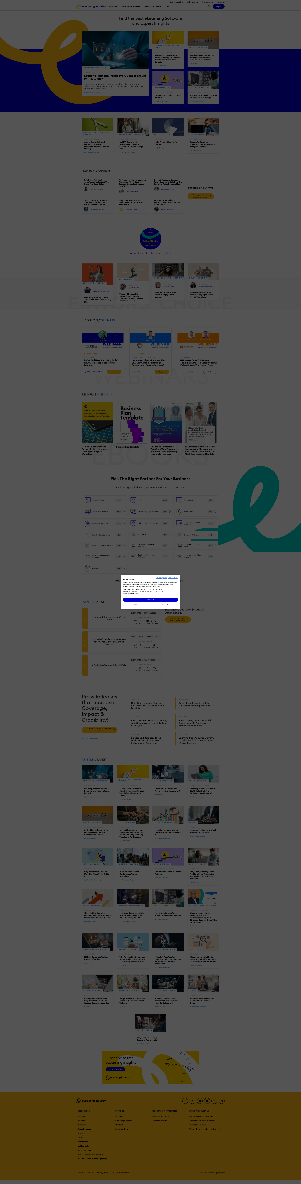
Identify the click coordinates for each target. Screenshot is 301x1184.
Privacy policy (161, 578)
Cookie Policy (173, 578)
